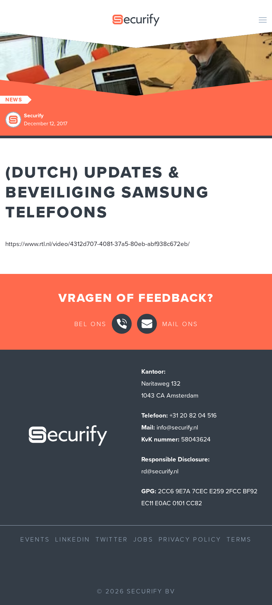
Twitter (112, 539)
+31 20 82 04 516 (193, 415)
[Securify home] (68, 437)
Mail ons (180, 323)
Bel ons (90, 323)
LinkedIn (72, 539)
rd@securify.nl (159, 471)
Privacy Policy (190, 539)
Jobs (143, 539)
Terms (239, 539)
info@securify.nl (177, 427)
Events (35, 539)
